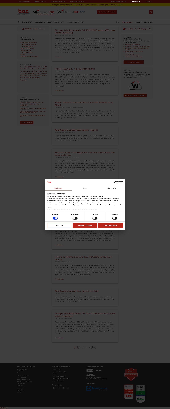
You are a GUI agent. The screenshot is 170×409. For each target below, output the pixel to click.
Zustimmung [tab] (58, 188)
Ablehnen (59, 225)
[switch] (75, 218)
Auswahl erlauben (85, 225)
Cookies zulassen (110, 225)
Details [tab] (85, 188)
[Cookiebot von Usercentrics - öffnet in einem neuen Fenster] (115, 182)
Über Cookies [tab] (111, 188)
